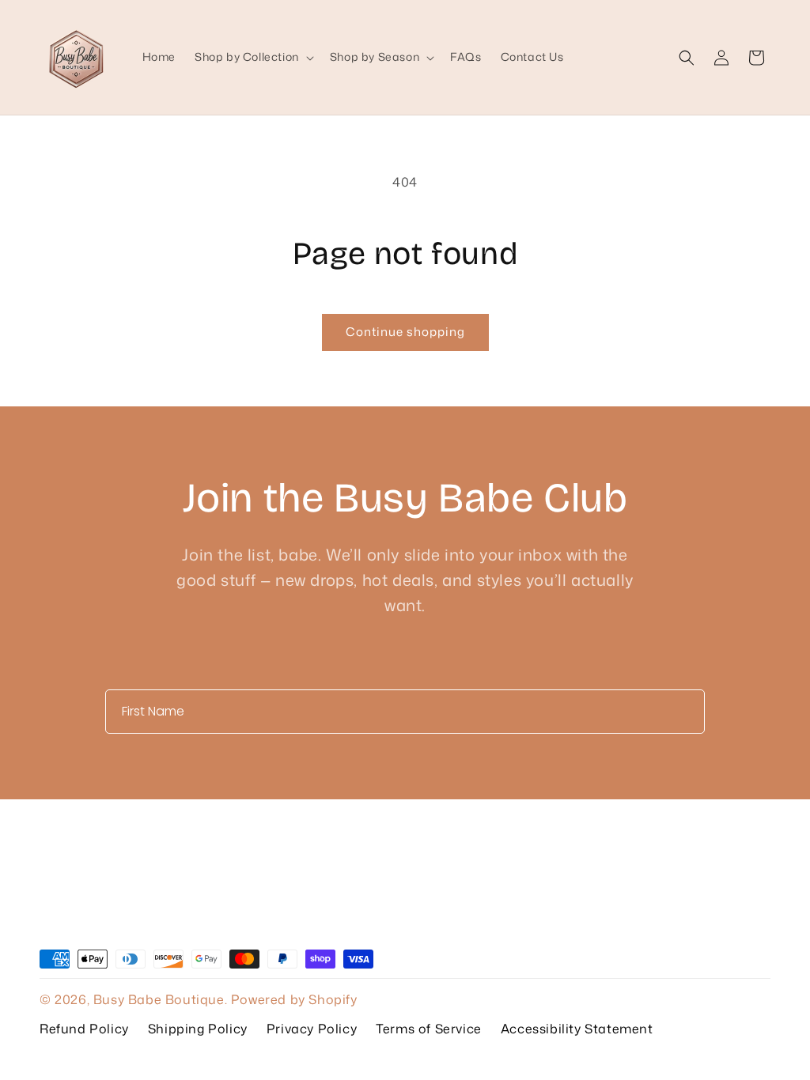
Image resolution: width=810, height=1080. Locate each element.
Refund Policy (84, 1028)
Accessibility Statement (577, 1028)
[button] (252, 57)
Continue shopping (405, 331)
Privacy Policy (312, 1028)
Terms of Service (429, 1028)
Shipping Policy (198, 1028)
